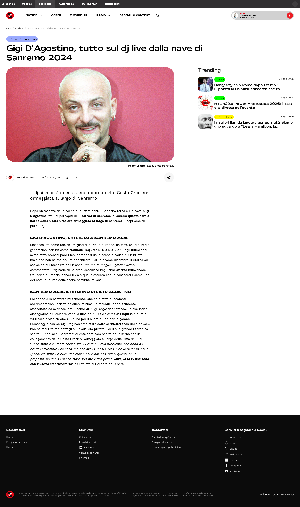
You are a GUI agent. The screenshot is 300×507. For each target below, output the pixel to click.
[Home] (10, 15)
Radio (101, 15)
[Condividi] (169, 177)
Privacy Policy (285, 494)
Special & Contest (135, 15)
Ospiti (56, 15)
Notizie (32, 15)
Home (9, 28)
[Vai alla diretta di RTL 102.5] (290, 15)
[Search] (158, 15)
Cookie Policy (266, 494)
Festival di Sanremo (22, 39)
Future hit (79, 15)
